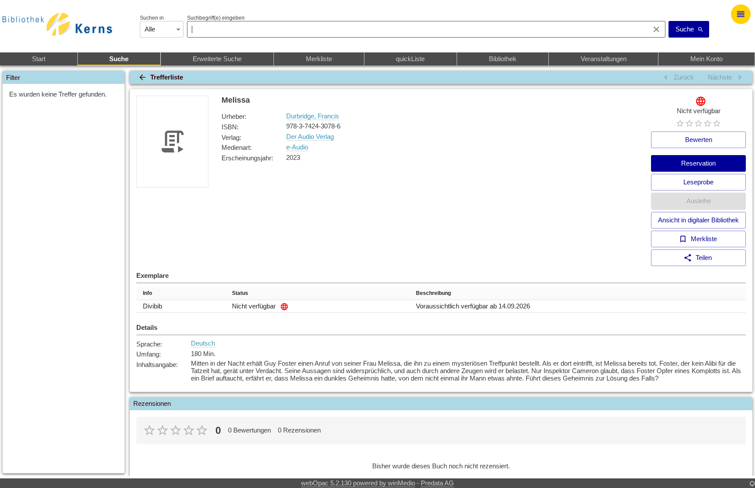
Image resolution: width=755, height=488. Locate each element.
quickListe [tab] (410, 58)
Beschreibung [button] (433, 293)
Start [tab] (38, 58)
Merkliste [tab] (319, 58)
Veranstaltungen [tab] (604, 58)
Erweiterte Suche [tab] (217, 58)
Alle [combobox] (150, 29)
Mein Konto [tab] (706, 58)
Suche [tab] (118, 58)
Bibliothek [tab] (502, 58)
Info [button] (147, 293)
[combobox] (416, 29)
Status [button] (240, 293)
